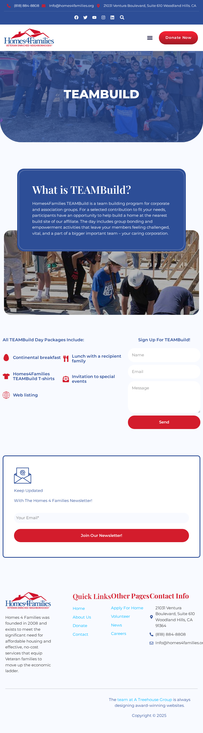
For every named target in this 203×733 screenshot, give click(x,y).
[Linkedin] (112, 17)
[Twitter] (85, 17)
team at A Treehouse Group (144, 699)
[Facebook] (76, 17)
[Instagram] (103, 17)
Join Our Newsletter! (101, 535)
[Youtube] (94, 17)
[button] (122, 17)
